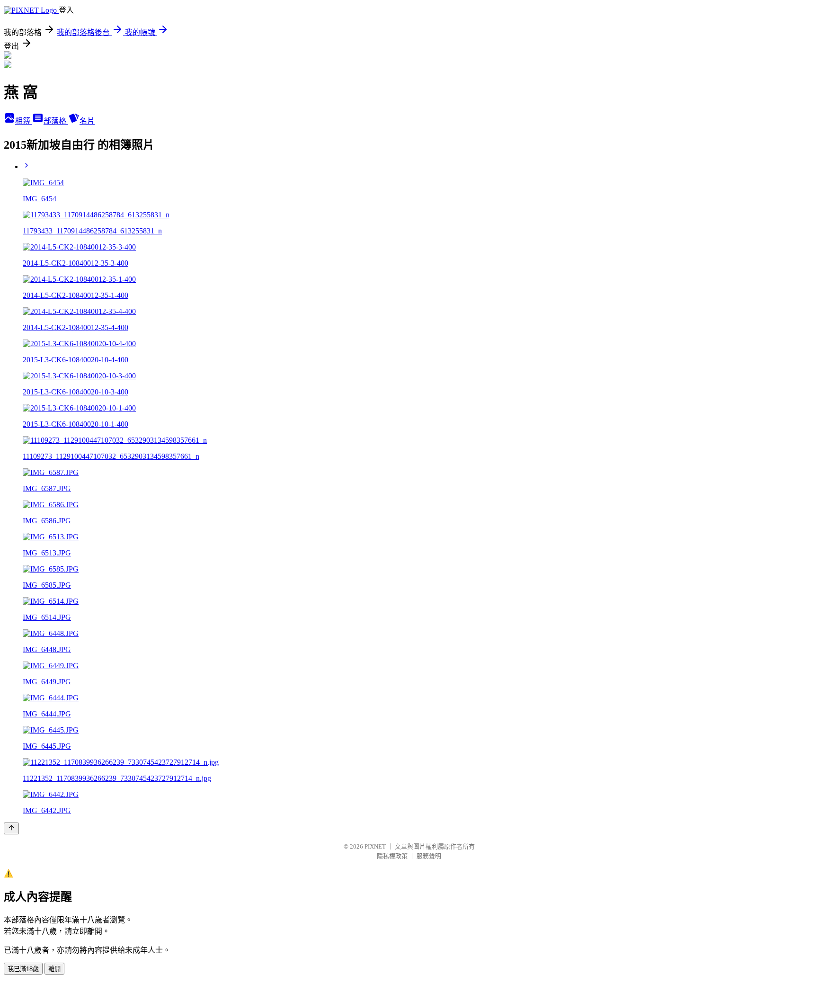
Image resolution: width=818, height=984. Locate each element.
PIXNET (375, 846)
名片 (87, 121)
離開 (54, 969)
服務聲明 (429, 855)
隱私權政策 (392, 855)
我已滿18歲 (23, 969)
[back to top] (11, 828)
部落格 (56, 121)
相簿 (23, 121)
